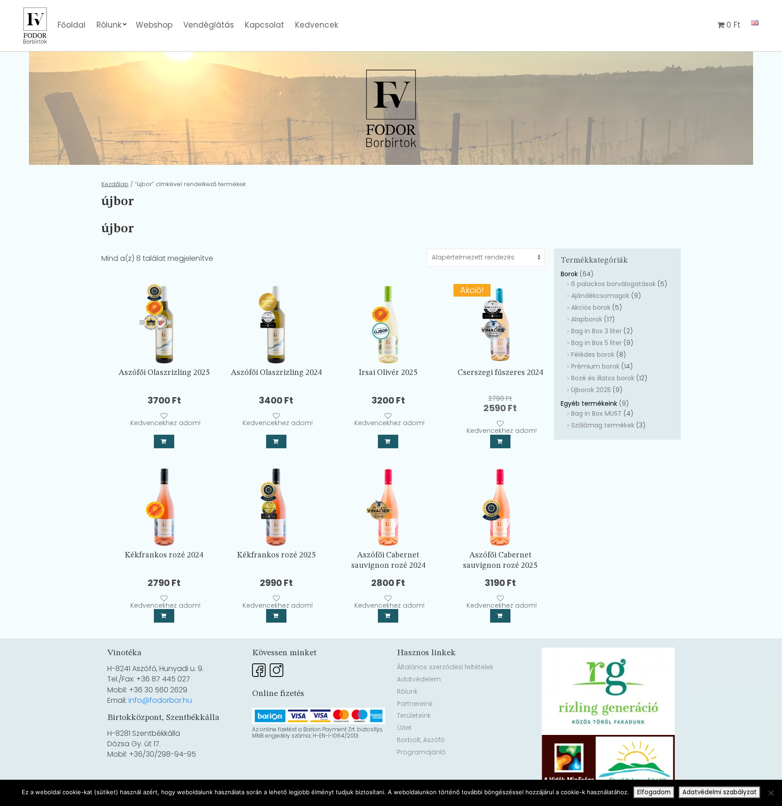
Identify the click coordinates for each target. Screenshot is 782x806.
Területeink (414, 715)
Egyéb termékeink (589, 403)
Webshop (154, 24)
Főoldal (71, 24)
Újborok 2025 (591, 389)
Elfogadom (654, 792)
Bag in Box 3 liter (596, 331)
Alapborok (586, 319)
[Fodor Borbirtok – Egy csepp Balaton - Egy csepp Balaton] (391, 108)
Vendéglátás (208, 24)
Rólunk (108, 24)
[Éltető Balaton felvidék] (608, 740)
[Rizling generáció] (608, 653)
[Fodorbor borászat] (35, 5)
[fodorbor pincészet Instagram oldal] (276, 667)
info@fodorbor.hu (160, 700)
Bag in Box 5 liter (596, 342)
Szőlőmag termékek (602, 425)
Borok (569, 273)
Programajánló (421, 752)
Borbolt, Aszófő (420, 739)
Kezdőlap (115, 184)
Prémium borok (595, 366)
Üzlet (404, 727)
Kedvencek (316, 24)
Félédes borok (593, 354)
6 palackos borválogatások (613, 283)
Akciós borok (590, 307)
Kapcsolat (264, 24)
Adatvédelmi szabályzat (719, 792)
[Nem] (770, 792)
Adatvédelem (419, 679)
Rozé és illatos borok (602, 378)
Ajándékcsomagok (600, 295)
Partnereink (415, 703)
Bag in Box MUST (596, 413)
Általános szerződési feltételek (445, 667)
